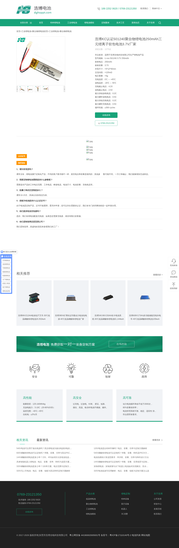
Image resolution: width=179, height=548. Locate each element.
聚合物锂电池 (38, 31)
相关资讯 (22, 440)
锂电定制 (125, 493)
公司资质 (158, 499)
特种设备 (125, 499)
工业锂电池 (72, 23)
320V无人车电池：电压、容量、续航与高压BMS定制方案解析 (43, 471)
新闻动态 (135, 23)
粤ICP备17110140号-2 (120, 535)
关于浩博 (151, 23)
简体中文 (156, 8)
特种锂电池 (55, 23)
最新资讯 (42, 440)
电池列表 (136, 535)
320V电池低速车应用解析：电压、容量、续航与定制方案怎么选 (121, 471)
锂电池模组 (89, 23)
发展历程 (158, 509)
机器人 (124, 509)
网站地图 (145, 535)
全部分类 (25, 23)
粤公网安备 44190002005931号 (84, 535)
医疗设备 (125, 504)
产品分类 (90, 493)
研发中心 (158, 504)
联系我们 (144, 8)
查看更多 (156, 440)
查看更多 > (158, 275)
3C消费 (124, 514)
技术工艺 (120, 23)
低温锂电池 (91, 499)
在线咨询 (106, 115)
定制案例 (105, 23)
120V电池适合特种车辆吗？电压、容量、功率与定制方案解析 (120, 448)
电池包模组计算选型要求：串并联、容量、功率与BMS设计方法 (121, 457)
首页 (41, 23)
